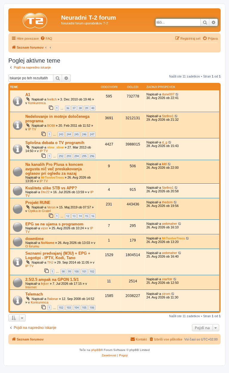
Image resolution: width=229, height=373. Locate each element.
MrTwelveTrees (52, 177)
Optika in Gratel (39, 211)
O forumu (32, 246)
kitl (164, 164)
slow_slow (55, 147)
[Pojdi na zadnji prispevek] (177, 94)
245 (76, 134)
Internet (30, 287)
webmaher (169, 223)
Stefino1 (168, 116)
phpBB (96, 350)
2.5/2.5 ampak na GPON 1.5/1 (52, 279)
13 (73, 216)
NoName (47, 242)
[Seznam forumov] (35, 19)
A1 (27, 94)
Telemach (34, 294)
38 (80, 108)
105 (84, 307)
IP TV (32, 129)
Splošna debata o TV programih (54, 142)
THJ (50, 262)
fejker (45, 283)
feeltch (52, 99)
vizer (44, 228)
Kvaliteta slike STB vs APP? (51, 188)
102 (92, 271)
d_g (164, 142)
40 (92, 108)
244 (68, 134)
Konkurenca (37, 103)
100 (76, 271)
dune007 (168, 94)
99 (69, 271)
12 (67, 216)
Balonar (52, 299)
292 (61, 156)
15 (86, 216)
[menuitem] (46, 38)
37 (73, 108)
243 (61, 134)
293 (68, 156)
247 (92, 134)
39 (86, 108)
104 (76, 307)
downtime (34, 238)
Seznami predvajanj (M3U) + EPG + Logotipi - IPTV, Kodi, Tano (57, 255)
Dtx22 (45, 192)
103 (68, 307)
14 (80, 216)
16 (92, 216)
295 (84, 156)
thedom (167, 202)
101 (84, 271)
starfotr (167, 279)
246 (84, 134)
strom (166, 293)
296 (92, 156)
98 (63, 271)
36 (67, 108)
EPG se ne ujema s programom (54, 224)
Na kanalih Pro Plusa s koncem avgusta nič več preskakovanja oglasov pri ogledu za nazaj (54, 169)
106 (92, 307)
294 (76, 156)
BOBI (51, 125)
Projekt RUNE (37, 202)
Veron (51, 207)
